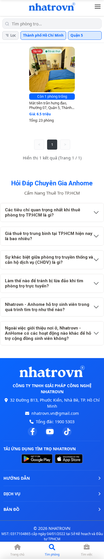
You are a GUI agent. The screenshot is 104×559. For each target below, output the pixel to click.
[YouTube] (49, 431)
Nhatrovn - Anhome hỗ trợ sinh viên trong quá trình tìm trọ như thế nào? (47, 307)
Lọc (13, 35)
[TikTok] (67, 431)
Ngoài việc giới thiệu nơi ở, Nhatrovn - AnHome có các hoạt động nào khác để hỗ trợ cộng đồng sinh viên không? (48, 333)
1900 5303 (65, 421)
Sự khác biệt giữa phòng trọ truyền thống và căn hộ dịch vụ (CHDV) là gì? (49, 260)
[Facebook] (32, 431)
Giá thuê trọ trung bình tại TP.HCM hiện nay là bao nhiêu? (48, 236)
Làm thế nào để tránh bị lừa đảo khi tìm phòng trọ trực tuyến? (44, 283)
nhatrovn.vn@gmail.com (55, 413)
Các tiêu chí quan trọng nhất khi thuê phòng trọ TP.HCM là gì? (42, 212)
